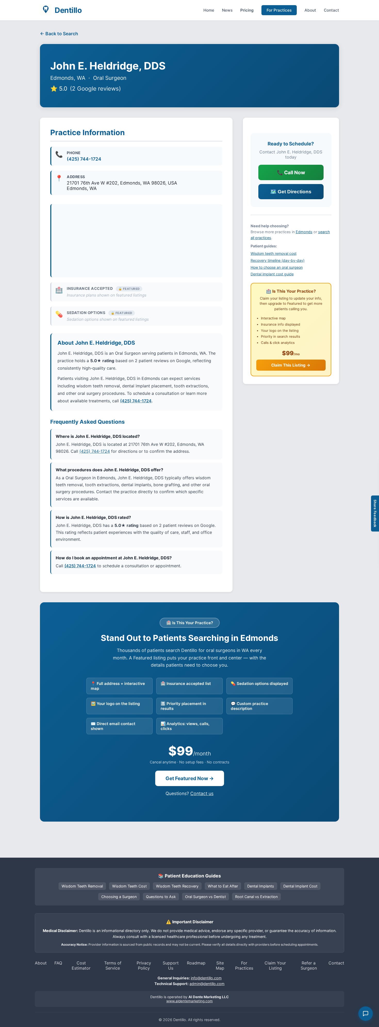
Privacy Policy (144, 965)
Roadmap (196, 962)
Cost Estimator (81, 965)
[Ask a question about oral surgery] (365, 1013)
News (227, 10)
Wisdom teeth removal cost (273, 253)
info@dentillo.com (206, 978)
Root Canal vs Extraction (256, 896)
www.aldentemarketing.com (189, 1001)
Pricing (247, 10)
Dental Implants (260, 886)
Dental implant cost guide (272, 274)
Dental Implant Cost (300, 886)
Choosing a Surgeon (119, 896)
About (310, 10)
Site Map (220, 965)
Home (208, 10)
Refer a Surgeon (309, 965)
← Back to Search (59, 33)
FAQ (58, 962)
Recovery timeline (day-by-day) (277, 260)
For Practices (279, 10)
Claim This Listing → (290, 365)
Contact (331, 10)
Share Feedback (375, 513)
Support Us (171, 965)
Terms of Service (112, 965)
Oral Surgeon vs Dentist (205, 896)
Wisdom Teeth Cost (129, 886)
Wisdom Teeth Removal (82, 886)
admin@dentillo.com (207, 983)
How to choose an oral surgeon (277, 267)
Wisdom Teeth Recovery (177, 886)
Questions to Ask (161, 896)
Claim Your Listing (275, 965)
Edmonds (304, 232)
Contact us (201, 793)
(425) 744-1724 (84, 159)
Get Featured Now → (190, 778)
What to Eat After (223, 886)
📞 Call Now (291, 172)
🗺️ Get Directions (290, 191)
